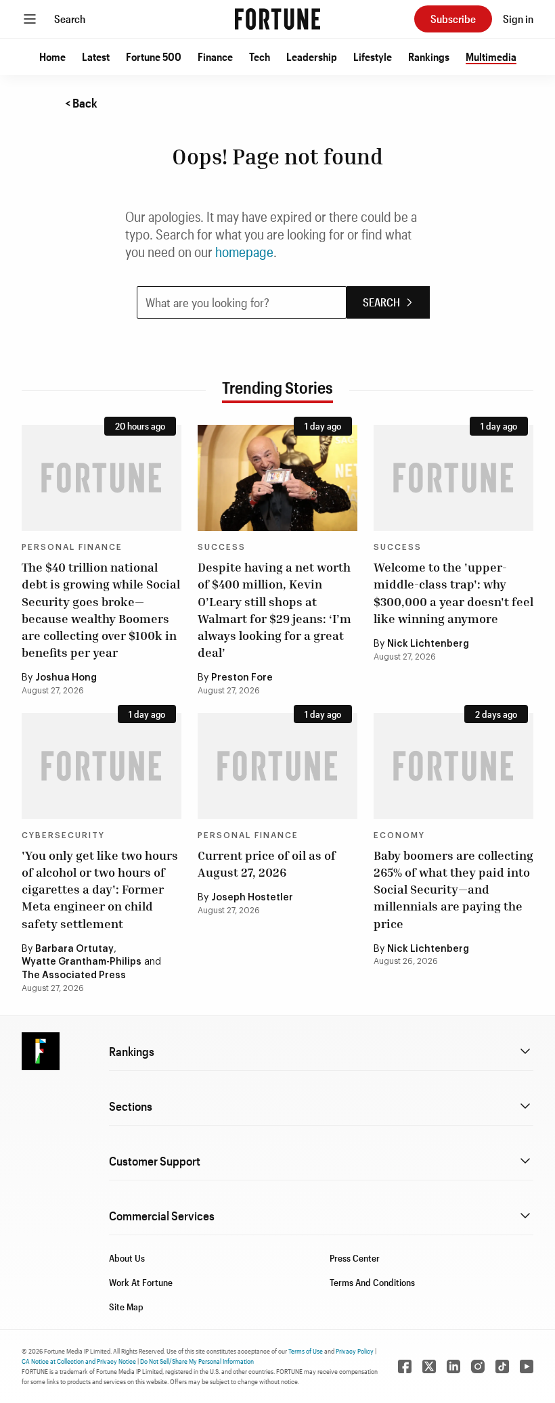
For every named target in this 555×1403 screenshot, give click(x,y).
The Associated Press (74, 975)
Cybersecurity (63, 835)
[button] (52, 56)
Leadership (311, 56)
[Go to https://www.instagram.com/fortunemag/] (478, 1366)
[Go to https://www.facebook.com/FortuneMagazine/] (405, 1366)
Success (222, 547)
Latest (96, 56)
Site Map (126, 1306)
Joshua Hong (66, 678)
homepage (244, 252)
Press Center (355, 1258)
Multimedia (491, 56)
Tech (259, 56)
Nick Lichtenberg (428, 644)
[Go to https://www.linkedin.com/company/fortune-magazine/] (453, 1366)
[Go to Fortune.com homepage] (277, 19)
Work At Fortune (141, 1282)
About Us (127, 1258)
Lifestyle (372, 56)
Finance (215, 56)
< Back (81, 102)
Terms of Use (305, 1351)
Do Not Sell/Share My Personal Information (197, 1361)
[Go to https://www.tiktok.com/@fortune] (502, 1366)
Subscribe (453, 18)
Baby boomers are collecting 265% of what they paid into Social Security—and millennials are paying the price (453, 889)
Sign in (518, 18)
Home (52, 56)
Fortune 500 (153, 56)
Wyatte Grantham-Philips (81, 962)
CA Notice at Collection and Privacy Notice (79, 1361)
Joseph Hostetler (252, 897)
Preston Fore (242, 678)
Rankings (428, 56)
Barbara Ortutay (74, 949)
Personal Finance (72, 547)
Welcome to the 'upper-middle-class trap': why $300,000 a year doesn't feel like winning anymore (453, 592)
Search (69, 18)
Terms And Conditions (372, 1282)
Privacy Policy (355, 1351)
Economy (399, 835)
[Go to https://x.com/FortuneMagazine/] (429, 1366)
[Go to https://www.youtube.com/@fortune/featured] (526, 1366)
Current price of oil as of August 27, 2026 (267, 863)
